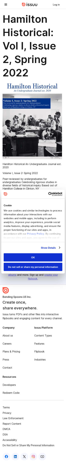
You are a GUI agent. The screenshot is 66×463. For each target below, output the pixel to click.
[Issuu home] (30, 4)
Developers (9, 384)
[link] (56, 4)
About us (8, 335)
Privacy (7, 412)
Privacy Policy (35, 233)
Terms (6, 407)
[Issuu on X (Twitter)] (24, 456)
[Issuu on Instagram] (33, 456)
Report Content (12, 423)
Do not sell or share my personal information (33, 266)
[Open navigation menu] (6, 4)
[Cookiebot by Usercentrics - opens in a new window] (48, 194)
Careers (7, 343)
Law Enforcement (13, 418)
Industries (40, 359)
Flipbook (39, 351)
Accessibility (10, 440)
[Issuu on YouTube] (42, 456)
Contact (7, 367)
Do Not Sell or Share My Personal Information (28, 445)
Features (39, 343)
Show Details (48, 247)
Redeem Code (11, 392)
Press (6, 359)
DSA (5, 434)
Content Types (43, 335)
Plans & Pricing (11, 351)
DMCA (6, 429)
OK (33, 257)
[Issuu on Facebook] (6, 456)
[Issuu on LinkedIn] (15, 456)
